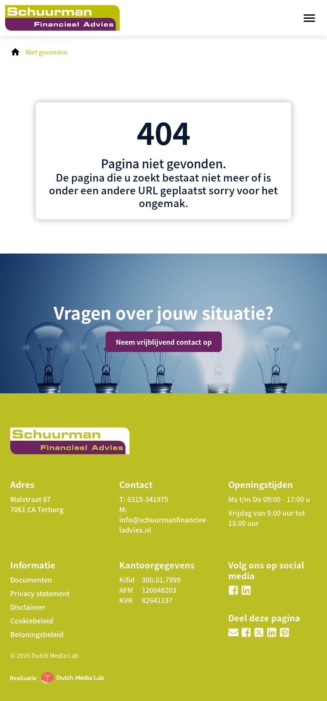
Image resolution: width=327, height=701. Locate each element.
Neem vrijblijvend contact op (164, 342)
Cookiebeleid (31, 620)
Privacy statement (39, 593)
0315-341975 (147, 499)
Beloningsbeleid (36, 634)
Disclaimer (27, 607)
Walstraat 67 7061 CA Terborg (36, 504)
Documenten (31, 579)
